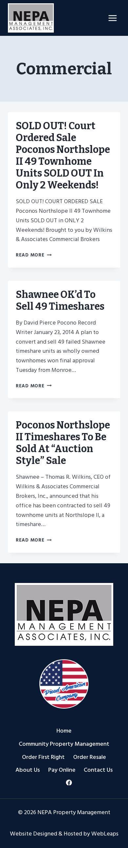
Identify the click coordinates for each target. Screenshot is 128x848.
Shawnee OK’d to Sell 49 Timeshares (60, 300)
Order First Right (43, 757)
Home (64, 731)
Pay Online (61, 770)
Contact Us (98, 770)
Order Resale (89, 757)
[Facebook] (69, 782)
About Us (27, 770)
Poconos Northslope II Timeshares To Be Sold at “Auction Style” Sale (63, 443)
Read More (34, 255)
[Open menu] (112, 18)
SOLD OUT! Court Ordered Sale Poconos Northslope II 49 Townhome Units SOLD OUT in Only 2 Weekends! (63, 155)
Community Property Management (64, 744)
